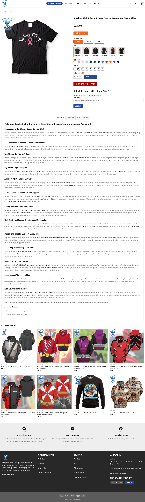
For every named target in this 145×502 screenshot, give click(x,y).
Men (78, 41)
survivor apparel (12, 254)
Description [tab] (60, 118)
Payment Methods (80, 477)
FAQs (75, 463)
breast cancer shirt (114, 160)
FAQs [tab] (78, 118)
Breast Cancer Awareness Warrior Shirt (76, 158)
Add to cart (90, 76)
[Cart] (142, 3)
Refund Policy (42, 468)
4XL (99, 69)
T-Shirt (11, 12)
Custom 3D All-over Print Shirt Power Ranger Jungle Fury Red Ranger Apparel (125, 367)
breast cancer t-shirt (46, 199)
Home (4, 12)
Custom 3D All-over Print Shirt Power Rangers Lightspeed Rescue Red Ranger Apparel (52, 413)
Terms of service (79, 473)
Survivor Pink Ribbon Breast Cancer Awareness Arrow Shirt (93, 133)
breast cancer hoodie (14, 201)
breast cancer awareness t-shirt (24, 295)
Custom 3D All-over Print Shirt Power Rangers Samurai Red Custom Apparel (53, 367)
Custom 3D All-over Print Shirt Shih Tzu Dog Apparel (123, 413)
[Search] (131, 3)
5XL (103, 69)
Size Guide (82, 33)
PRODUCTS (81, 3)
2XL (91, 69)
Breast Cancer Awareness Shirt (60, 183)
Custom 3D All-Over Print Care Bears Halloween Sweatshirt (89, 413)
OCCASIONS (69, 3)
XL (86, 69)
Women (89, 41)
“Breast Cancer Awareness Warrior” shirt (29, 171)
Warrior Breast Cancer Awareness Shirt (51, 279)
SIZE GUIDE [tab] (71, 118)
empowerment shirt (94, 279)
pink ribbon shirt (120, 171)
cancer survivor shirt (17, 146)
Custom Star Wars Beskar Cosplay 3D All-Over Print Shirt (16, 367)
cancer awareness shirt (22, 213)
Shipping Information (44, 473)
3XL (95, 69)
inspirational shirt (110, 238)
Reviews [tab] (85, 118)
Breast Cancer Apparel (43, 196)
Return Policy (42, 463)
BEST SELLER (93, 3)
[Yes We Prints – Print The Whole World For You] (6, 3)
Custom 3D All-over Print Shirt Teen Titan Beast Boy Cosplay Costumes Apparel (89, 367)
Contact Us (41, 459)
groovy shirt (33, 270)
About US (77, 459)
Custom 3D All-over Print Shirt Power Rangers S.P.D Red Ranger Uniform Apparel (18, 413)
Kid (99, 41)
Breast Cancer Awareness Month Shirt (25, 251)
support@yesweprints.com (118, 473)
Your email (76, 98)
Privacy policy (78, 468)
